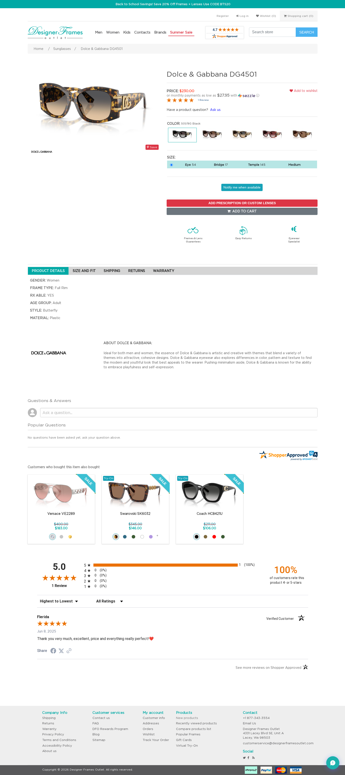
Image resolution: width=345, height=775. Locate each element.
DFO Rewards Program (110, 729)
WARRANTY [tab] (163, 271)
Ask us (215, 110)
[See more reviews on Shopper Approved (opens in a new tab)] (69, 651)
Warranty (49, 729)
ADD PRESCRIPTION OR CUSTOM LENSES (242, 203)
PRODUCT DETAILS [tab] (48, 271)
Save (153, 147)
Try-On (108, 478)
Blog (96, 734)
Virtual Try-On (187, 745)
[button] (216, 95)
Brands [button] (160, 32)
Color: (173, 123)
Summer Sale (181, 32)
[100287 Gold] (70, 537)
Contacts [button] (142, 32)
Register (223, 15)
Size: (171, 157)
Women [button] (112, 32)
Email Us (249, 723)
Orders (148, 729)
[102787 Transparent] (142, 537)
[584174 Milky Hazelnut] (205, 537)
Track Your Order (156, 740)
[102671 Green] (133, 537)
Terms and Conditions (59, 740)
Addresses (151, 723)
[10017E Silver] (52, 536)
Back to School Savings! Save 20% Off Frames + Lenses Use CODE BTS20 (173, 4)
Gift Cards (184, 740)
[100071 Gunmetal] (61, 537)
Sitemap (98, 740)
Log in (244, 15)
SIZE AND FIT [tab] (84, 271)
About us (49, 751)
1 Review (203, 100)
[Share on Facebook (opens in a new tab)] (53, 651)
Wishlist (149, 734)
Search (306, 32)
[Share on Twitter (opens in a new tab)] (61, 651)
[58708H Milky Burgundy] (214, 537)
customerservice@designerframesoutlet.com (278, 743)
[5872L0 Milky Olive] (223, 537)
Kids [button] (126, 32)
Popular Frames (188, 734)
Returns (48, 723)
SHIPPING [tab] (112, 271)
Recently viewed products (196, 723)
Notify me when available (242, 187)
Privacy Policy (53, 734)
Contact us (101, 718)
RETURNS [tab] (136, 271)
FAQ (95, 723)
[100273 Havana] (115, 536)
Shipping (49, 718)
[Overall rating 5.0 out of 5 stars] (180, 100)
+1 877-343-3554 (256, 718)
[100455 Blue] (125, 537)
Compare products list (193, 729)
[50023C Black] (196, 536)
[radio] (172, 565)
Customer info (154, 718)
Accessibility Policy (57, 745)
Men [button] (98, 32)
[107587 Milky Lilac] (151, 537)
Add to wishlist (305, 91)
